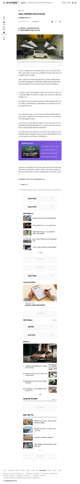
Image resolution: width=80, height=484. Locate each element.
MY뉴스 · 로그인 (66, 2)
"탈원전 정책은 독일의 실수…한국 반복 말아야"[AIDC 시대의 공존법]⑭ (44, 232)
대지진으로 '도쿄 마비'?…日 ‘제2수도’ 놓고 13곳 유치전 (45, 429)
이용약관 (49, 470)
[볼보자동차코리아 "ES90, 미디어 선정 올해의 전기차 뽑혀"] (53, 384)
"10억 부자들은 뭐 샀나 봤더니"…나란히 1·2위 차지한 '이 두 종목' (49, 146)
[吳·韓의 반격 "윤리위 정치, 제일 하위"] (28, 440)
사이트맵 (59, 470)
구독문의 (27, 470)
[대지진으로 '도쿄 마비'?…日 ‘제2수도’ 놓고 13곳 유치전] (28, 432)
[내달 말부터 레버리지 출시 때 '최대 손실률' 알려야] (27, 220)
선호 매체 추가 (36, 21)
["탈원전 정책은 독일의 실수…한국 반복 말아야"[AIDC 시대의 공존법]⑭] (27, 235)
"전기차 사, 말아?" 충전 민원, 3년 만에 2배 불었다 (44, 247)
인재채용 (17, 470)
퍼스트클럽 (22, 470)
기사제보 (32, 470)
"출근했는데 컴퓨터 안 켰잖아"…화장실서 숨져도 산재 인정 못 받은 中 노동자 (49, 153)
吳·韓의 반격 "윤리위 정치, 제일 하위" (43, 437)
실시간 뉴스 (23, 2)
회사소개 (5, 470)
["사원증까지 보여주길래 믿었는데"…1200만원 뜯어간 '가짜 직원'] (53, 369)
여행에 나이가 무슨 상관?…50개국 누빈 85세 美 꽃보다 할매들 (45, 422)
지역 (23, 10)
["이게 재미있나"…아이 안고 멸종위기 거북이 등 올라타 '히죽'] (53, 392)
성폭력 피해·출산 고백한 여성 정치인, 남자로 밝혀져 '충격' (45, 445)
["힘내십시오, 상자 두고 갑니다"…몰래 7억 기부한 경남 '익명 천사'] (53, 377)
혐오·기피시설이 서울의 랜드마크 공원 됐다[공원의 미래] (45, 240)
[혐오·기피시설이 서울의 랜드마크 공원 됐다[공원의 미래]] (27, 242)
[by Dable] (54, 399)
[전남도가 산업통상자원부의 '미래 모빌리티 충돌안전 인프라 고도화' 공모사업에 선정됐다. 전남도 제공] (40, 47)
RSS (37, 470)
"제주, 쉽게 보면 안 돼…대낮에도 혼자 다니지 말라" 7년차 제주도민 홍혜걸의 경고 (49, 157)
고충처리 (54, 470)
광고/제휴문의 (11, 470)
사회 (19, 10)
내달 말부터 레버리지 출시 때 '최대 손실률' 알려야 (44, 218)
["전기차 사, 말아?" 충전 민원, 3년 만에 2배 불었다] (27, 249)
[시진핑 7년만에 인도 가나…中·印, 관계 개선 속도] (27, 228)
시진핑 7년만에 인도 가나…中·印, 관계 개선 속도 (44, 225)
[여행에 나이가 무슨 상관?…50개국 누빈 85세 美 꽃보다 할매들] (28, 424)
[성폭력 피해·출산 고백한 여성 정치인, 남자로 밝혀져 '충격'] (28, 448)
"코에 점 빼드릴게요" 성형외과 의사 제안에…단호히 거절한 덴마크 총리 (49, 150)
